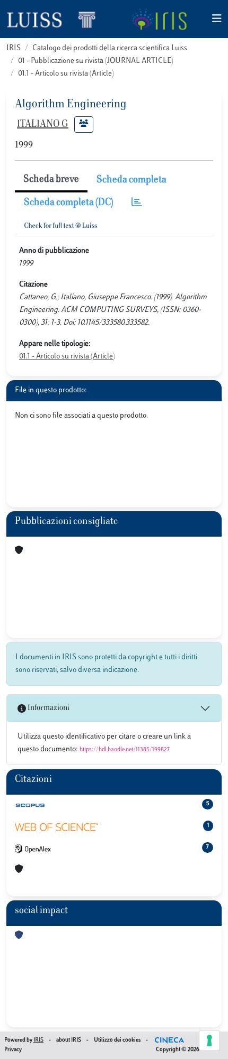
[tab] (136, 203)
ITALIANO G (42, 125)
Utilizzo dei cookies (117, 1040)
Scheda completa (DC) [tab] (68, 203)
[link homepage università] (158, 19)
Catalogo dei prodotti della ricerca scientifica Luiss (109, 48)
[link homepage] (55, 19)
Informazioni (47, 708)
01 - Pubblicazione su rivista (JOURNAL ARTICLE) (95, 61)
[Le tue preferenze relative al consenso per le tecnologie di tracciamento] (209, 1040)
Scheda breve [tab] (51, 180)
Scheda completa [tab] (131, 180)
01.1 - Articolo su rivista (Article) (66, 74)
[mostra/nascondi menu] (217, 19)
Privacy (13, 1050)
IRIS (13, 48)
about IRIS (68, 1040)
